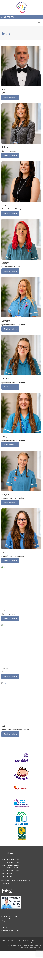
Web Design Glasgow (27, 952)
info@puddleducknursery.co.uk (21, 21)
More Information (10, 101)
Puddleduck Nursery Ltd (23, 949)
